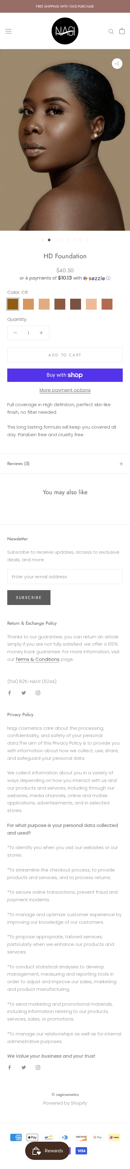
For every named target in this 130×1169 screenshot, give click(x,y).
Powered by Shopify (65, 1103)
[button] (65, 278)
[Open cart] (122, 31)
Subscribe (29, 597)
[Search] (111, 30)
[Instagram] (38, 692)
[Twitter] (23, 692)
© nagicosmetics (65, 1094)
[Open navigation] (8, 31)
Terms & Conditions (38, 659)
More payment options (65, 390)
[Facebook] (9, 692)
